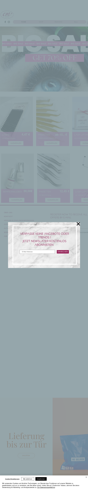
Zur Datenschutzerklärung (46, 487)
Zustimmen (41, 479)
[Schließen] (86, 477)
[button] (78, 224)
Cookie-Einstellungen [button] (12, 479)
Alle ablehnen (27, 479)
